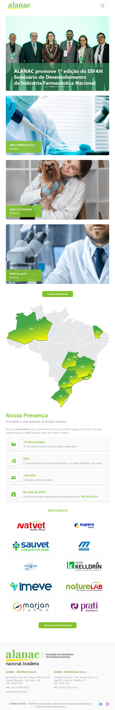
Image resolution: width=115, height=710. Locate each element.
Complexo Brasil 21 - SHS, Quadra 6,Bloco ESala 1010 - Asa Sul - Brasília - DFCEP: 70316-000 (75, 680)
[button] (13, 53)
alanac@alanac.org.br (16, 691)
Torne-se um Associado (57, 625)
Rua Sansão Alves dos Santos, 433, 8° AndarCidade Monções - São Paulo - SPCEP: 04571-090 (28, 680)
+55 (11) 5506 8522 (19, 687)
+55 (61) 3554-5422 (67, 687)
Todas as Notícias (57, 294)
